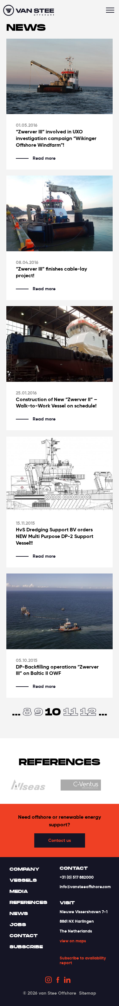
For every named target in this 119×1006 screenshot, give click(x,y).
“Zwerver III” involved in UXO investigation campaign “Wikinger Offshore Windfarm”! (56, 138)
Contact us (59, 840)
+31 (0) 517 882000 (77, 877)
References (28, 902)
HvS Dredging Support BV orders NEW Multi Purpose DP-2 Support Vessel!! (54, 536)
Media (19, 891)
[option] (58, 785)
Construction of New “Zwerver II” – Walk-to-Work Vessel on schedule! (56, 402)
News (19, 913)
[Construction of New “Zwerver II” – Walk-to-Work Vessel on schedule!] (59, 344)
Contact (24, 935)
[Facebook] (57, 981)
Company (24, 869)
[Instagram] (48, 981)
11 (70, 711)
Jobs (18, 924)
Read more (44, 158)
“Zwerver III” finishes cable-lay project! (51, 272)
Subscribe (26, 947)
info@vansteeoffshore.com (85, 886)
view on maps (73, 941)
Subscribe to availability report (83, 960)
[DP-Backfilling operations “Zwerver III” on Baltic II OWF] (59, 611)
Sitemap (87, 993)
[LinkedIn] (67, 981)
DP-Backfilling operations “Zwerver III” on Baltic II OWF (57, 670)
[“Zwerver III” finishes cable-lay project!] (59, 213)
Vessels (23, 880)
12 (88, 711)
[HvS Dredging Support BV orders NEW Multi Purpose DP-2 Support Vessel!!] (59, 474)
